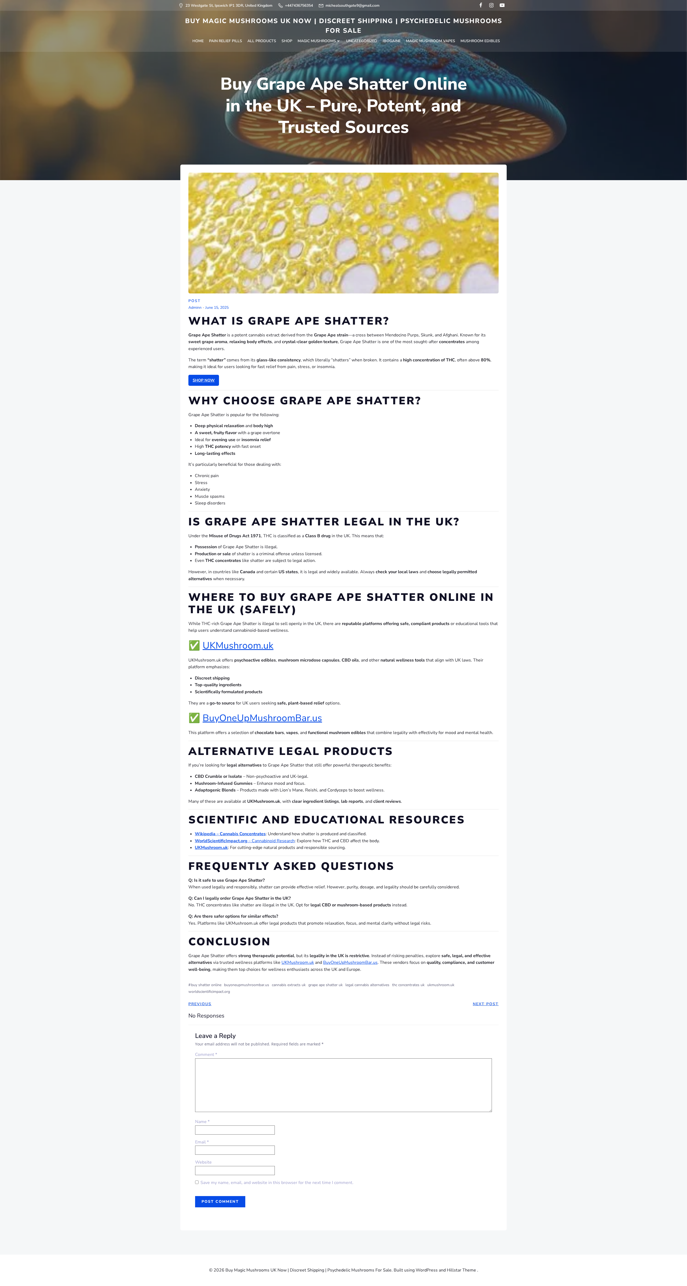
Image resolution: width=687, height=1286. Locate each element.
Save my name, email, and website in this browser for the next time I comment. (276, 1183)
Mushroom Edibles (480, 40)
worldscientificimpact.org (209, 991)
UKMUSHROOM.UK (440, 984)
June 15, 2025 (217, 308)
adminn (195, 308)
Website (203, 1162)
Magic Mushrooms (317, 40)
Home (198, 40)
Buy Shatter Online (206, 984)
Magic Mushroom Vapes (430, 40)
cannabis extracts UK (289, 984)
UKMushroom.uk (238, 645)
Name (202, 1122)
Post (194, 300)
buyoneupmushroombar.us (246, 984)
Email (202, 1142)
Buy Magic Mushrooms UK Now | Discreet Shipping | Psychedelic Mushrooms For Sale (343, 26)
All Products (261, 40)
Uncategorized (361, 40)
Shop (287, 40)
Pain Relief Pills (225, 40)
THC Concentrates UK (408, 984)
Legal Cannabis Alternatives (367, 984)
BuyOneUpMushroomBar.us (262, 717)
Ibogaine (392, 40)
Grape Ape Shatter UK (325, 984)
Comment (206, 1055)
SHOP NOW (204, 380)
